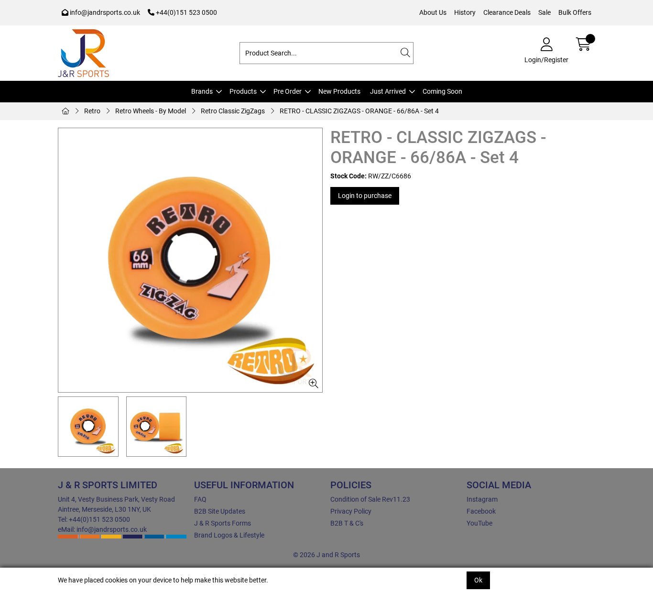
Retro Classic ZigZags (233, 111)
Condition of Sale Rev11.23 (370, 499)
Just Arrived (388, 91)
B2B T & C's (346, 523)
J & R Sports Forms (222, 523)
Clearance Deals (507, 12)
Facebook (481, 511)
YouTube (479, 523)
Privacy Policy (350, 511)
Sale (544, 12)
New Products (339, 91)
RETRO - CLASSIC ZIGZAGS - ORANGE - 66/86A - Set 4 (359, 111)
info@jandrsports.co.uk (104, 12)
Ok (478, 580)
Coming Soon (442, 91)
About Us (432, 12)
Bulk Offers (574, 12)
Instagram (482, 499)
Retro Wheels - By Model (150, 111)
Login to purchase (365, 195)
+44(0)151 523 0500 (185, 12)
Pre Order (287, 91)
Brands (202, 91)
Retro (92, 111)
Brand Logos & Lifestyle (229, 535)
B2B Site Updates (219, 511)
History (465, 12)
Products (243, 91)
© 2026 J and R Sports (326, 555)
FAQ (200, 499)
